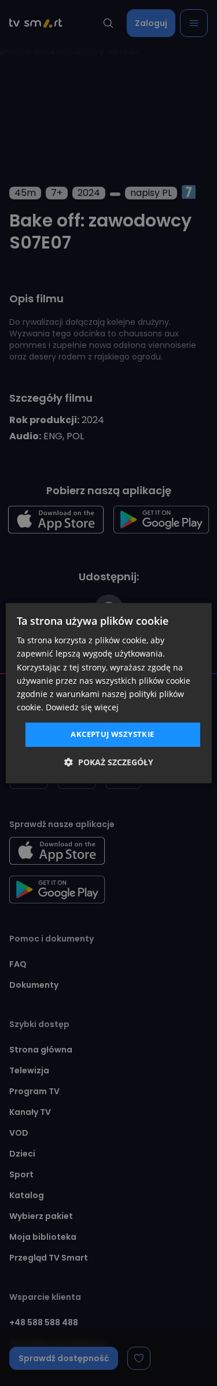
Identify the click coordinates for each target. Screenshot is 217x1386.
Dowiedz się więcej (82, 707)
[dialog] (108, 693)
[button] (108, 762)
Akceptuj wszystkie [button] (112, 734)
